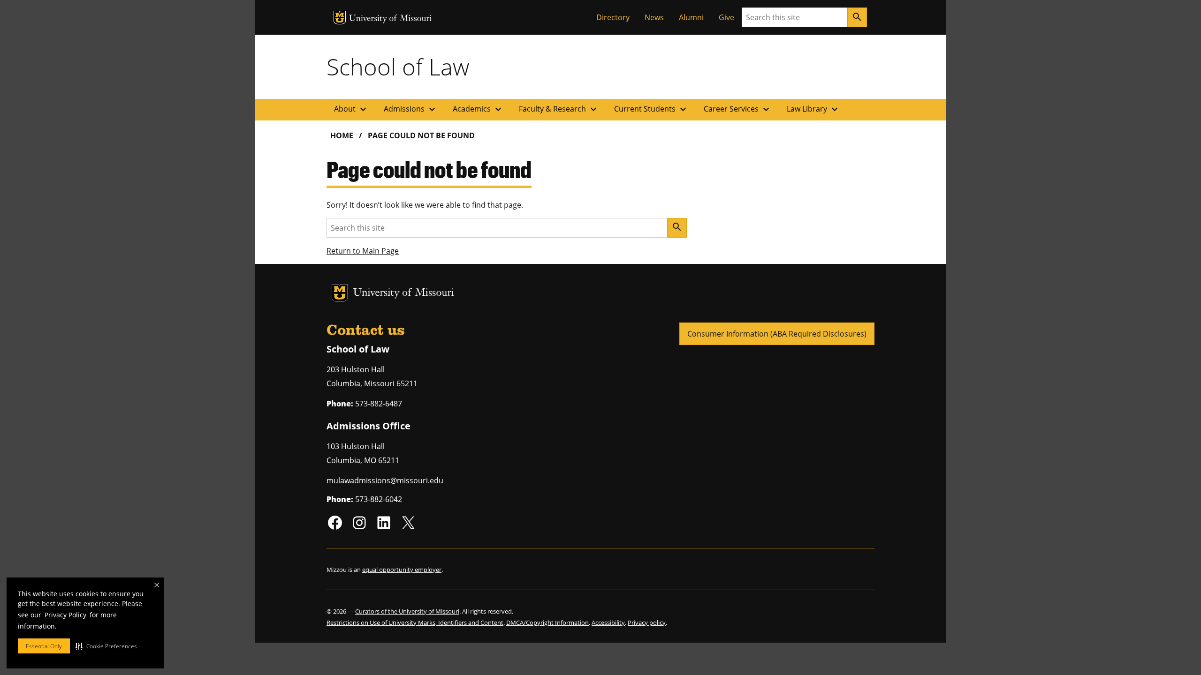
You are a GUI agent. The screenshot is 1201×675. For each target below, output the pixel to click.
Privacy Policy (65, 614)
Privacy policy (647, 622)
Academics (478, 109)
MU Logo (340, 17)
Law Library (813, 109)
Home (341, 135)
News (654, 17)
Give (726, 17)
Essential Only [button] (44, 646)
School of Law (398, 66)
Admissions (411, 109)
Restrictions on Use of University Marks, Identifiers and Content (415, 622)
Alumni (691, 17)
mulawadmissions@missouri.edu (385, 480)
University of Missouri (390, 19)
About (351, 109)
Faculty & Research (559, 109)
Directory (613, 17)
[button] (106, 645)
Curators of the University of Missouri (407, 611)
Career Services (738, 109)
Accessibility (608, 622)
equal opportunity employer (401, 569)
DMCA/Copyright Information (547, 622)
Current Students (651, 109)
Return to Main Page (363, 251)
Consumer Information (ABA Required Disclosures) (777, 334)
